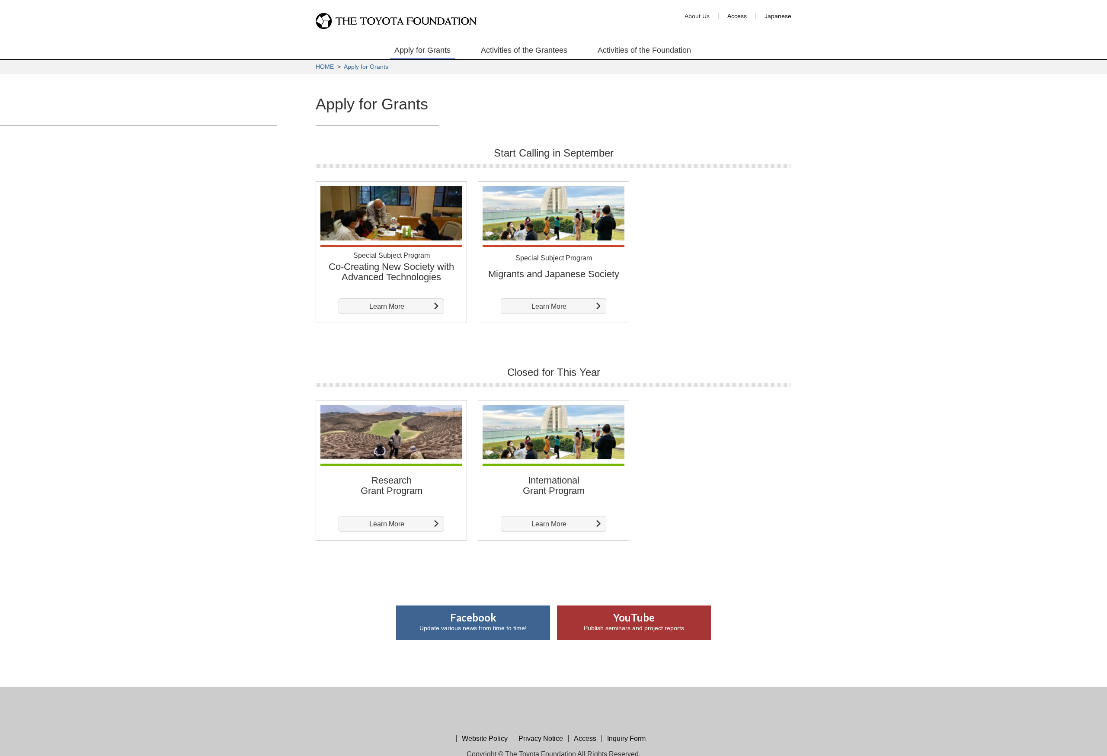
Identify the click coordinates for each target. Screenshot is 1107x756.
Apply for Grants (366, 66)
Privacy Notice (540, 738)
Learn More (386, 306)
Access (737, 16)
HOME (325, 66)
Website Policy (485, 738)
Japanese (778, 16)
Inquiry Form (626, 738)
